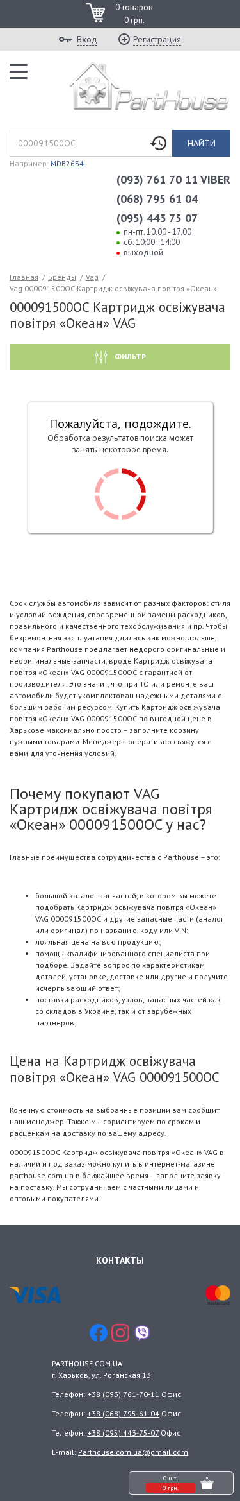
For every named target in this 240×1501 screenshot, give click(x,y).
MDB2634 (67, 163)
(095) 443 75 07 (157, 217)
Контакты (120, 1260)
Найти (202, 143)
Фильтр (129, 356)
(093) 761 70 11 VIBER (173, 179)
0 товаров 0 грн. (134, 14)
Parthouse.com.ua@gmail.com (133, 1452)
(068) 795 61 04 (157, 198)
